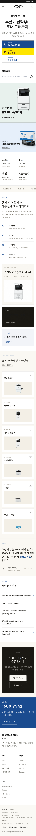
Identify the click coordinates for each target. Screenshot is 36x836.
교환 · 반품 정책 (6, 794)
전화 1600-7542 (18, 685)
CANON (21, 189)
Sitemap (5, 790)
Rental (4, 764)
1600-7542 (30, 1)
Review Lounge (7, 786)
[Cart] (32, 6)
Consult (21, 760)
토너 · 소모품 (6, 768)
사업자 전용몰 (6, 772)
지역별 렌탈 (22, 764)
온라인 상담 (8, 722)
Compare (22, 772)
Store (4, 760)
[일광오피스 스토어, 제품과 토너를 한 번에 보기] (18, 137)
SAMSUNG (7, 189)
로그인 (4, 798)
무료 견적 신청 (17, 678)
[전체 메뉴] (3, 6)
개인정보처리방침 (13, 827)
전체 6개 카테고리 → (7, 365)
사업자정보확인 (24, 827)
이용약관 (4, 827)
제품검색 (6, 71)
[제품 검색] (31, 77)
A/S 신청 (21, 768)
